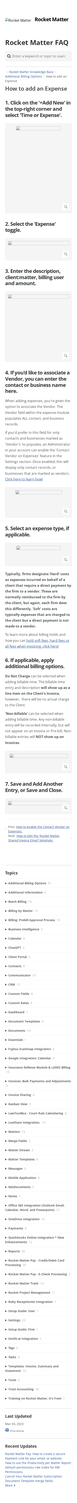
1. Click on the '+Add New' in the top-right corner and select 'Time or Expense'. (38, 109)
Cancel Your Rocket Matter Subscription (33, 1476)
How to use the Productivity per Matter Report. (38, 1463)
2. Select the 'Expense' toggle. (30, 227)
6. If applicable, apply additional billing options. (34, 663)
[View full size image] (38, 168)
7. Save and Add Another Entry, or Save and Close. (34, 787)
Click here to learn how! (24, 479)
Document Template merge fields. (29, 1481)
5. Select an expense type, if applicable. (37, 531)
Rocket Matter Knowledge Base (31, 72)
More (9, 1485)
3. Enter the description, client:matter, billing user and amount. (34, 277)
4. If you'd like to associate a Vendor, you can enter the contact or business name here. (37, 382)
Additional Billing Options (23, 76)
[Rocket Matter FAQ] (18, 20)
